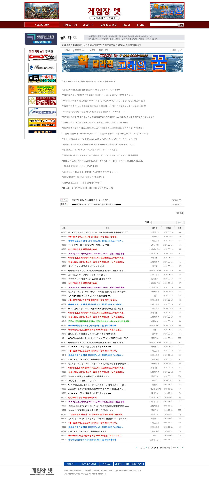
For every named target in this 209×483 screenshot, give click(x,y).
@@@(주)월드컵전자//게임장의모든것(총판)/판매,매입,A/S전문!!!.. (97, 270)
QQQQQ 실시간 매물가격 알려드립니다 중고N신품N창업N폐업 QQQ (98, 338)
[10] (168, 447)
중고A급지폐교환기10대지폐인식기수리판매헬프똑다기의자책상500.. (98, 232)
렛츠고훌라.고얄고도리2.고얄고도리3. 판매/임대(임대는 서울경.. (96, 308)
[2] (144, 447)
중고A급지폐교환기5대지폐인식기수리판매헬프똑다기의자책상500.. (98, 292)
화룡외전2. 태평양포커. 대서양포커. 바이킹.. (88, 359)
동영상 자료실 (108, 25)
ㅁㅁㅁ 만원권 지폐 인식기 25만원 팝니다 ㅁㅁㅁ (89, 279)
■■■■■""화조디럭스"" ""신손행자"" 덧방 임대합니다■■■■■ (96, 204)
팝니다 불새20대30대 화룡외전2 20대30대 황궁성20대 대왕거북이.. (97, 419)
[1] (141, 447)
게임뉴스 (88, 25)
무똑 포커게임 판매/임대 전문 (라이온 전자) (90, 200)
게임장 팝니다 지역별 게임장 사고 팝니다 (86, 266)
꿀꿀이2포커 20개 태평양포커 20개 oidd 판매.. (89, 245)
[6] (155, 447)
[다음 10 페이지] (175, 447)
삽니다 (126, 25)
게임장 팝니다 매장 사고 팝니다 (82, 380)
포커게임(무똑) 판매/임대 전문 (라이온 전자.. (88, 275)
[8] (161, 447)
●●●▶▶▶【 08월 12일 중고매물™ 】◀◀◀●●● (89, 347)
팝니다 (141, 25)
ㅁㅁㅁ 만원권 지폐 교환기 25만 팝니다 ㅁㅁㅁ (88, 376)
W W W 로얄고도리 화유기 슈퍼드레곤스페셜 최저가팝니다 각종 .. (97, 385)
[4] (149, 447)
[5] (152, 447)
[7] (158, 447)
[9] (164, 447)
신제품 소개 (70, 25)
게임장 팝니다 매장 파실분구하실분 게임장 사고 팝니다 (92, 334)
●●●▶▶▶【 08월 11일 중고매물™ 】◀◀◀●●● (89, 393)
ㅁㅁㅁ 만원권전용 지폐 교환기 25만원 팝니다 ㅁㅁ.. (91, 410)
